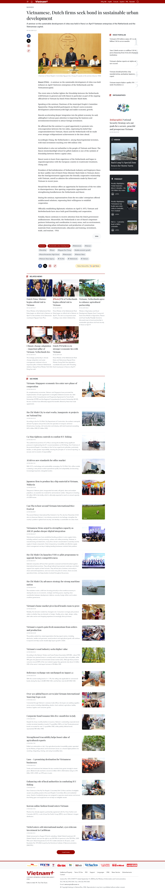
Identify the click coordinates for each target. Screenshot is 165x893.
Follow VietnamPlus (83, 266)
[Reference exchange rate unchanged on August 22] (93, 678)
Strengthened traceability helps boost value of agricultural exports (48, 739)
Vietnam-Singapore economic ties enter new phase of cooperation (52, 385)
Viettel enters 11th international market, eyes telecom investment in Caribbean (51, 829)
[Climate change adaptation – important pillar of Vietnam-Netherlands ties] (39, 334)
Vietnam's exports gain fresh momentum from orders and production (52, 628)
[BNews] (70, 865)
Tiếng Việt (103, 1)
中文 (127, 1)
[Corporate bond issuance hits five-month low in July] (93, 722)
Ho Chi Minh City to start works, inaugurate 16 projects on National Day (53, 414)
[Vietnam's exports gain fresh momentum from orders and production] (93, 633)
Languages (100, 872)
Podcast (118, 179)
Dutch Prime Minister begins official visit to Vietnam (36, 302)
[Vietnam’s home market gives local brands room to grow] (93, 612)
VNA (107, 872)
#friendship (42, 250)
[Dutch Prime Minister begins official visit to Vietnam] (39, 288)
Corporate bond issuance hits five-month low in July (51, 715)
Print (29, 46)
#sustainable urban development (59, 246)
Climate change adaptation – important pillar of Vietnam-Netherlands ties (39, 348)
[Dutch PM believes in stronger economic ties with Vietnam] (66, 334)
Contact (62, 874)
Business (30, 7)
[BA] (132, 865)
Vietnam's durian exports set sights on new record (123, 62)
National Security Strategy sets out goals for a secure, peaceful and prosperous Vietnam (122, 124)
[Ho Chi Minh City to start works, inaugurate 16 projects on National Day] (93, 418)
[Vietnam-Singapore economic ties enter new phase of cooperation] (93, 389)
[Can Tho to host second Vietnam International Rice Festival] (93, 512)
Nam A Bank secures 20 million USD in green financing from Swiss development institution (124, 52)
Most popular (119, 35)
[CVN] (105, 865)
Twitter (29, 41)
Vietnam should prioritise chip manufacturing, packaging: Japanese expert (122, 74)
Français (115, 1)
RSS (86, 872)
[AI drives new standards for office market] (93, 466)
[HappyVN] (32, 865)
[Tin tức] (61, 865)
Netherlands (73, 259)
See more (34, 379)
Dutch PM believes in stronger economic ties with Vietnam (65, 348)
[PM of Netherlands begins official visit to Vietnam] (66, 288)
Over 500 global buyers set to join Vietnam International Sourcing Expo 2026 (53, 695)
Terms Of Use (78, 872)
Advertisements (127, 872)
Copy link (29, 51)
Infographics (119, 95)
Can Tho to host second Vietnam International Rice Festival (50, 507)
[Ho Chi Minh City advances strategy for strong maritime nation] (93, 587)
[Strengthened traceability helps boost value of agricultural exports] (93, 743)
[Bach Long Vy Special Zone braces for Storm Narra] (124, 151)
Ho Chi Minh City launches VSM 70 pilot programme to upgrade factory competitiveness (52, 556)
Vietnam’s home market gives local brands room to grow (53, 605)
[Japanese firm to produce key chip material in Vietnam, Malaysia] (93, 487)
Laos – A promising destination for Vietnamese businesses (49, 761)
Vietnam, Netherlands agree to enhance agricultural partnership (92, 302)
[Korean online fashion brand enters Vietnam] (93, 812)
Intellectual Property (66, 872)
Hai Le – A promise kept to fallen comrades (117, 224)
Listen (117, 194)
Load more (66, 852)
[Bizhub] (78, 865)
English (110, 1)
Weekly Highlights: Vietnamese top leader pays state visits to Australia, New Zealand (117, 206)
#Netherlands (77, 246)
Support (92, 872)
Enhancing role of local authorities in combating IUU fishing (51, 783)
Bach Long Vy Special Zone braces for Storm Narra (123, 164)
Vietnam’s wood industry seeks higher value (47, 649)
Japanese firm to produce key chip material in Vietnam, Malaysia (52, 483)
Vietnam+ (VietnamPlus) (42, 1)
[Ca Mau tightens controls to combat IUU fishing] (93, 442)
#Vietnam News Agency (46, 259)
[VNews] (53, 865)
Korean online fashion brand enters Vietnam (47, 805)
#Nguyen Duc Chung (64, 250)
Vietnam (85, 259)
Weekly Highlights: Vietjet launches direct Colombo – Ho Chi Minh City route (118, 186)
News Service (116, 872)
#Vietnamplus (67, 254)
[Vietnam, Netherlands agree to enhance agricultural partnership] (92, 288)
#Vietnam (88, 246)
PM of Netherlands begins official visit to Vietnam (65, 302)
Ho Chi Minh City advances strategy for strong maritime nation (53, 583)
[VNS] (91, 865)
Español (122, 1)
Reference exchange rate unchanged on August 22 (50, 672)
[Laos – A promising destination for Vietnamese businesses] (93, 765)
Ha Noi (62, 259)
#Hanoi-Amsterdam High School (49, 254)
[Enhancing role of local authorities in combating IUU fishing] (93, 787)
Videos (117, 139)
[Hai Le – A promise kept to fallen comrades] (132, 225)
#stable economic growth (82, 250)
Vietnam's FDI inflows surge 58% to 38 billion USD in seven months (123, 40)
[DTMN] (118, 865)
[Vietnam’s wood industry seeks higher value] (93, 655)
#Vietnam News (80, 254)
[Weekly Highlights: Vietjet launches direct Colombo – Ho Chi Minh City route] (132, 187)
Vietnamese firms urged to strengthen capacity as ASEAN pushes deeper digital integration (50, 529)
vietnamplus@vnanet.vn (71, 884)
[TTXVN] (44, 865)
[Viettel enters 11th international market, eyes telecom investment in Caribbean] (93, 833)
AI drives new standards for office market (46, 460)
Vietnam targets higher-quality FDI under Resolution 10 (122, 83)
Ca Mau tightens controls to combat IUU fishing (49, 436)
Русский (132, 1)
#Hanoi (52, 250)
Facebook (29, 36)
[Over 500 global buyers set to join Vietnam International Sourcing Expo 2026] (93, 699)
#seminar (42, 246)
